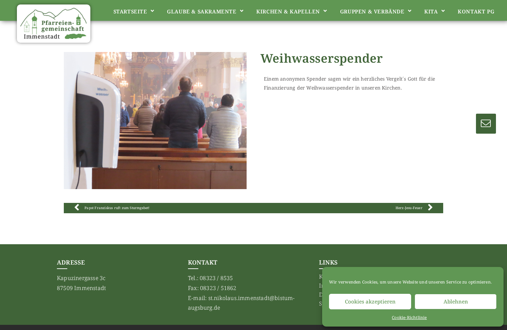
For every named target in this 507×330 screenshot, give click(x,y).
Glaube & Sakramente (201, 11)
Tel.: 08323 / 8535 (210, 278)
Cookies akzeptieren (370, 301)
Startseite (130, 11)
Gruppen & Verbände (372, 11)
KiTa (431, 11)
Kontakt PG (476, 11)
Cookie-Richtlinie (409, 317)
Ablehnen (456, 301)
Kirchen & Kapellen (288, 11)
